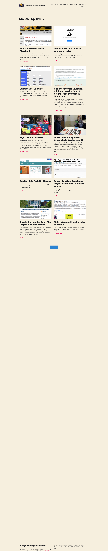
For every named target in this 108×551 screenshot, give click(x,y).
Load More (54, 247)
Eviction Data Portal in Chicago (35, 181)
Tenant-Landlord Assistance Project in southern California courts (69, 183)
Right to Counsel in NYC (32, 137)
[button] (88, 6)
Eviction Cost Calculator (32, 89)
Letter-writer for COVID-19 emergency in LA (67, 49)
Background (63, 4)
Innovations (73, 4)
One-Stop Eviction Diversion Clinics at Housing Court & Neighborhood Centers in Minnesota (68, 93)
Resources (81, 4)
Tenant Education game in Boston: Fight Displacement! (68, 138)
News (56, 4)
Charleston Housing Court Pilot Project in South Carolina (36, 223)
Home (52, 4)
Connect (82, 6)
